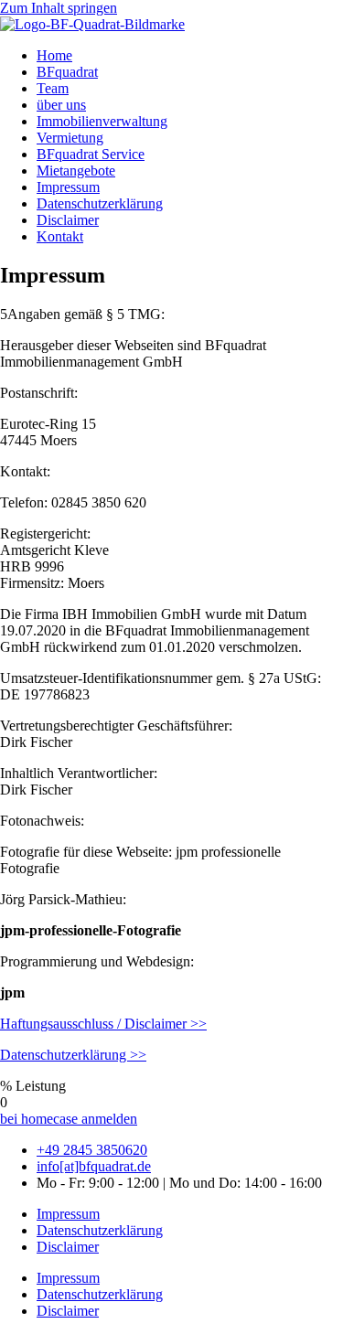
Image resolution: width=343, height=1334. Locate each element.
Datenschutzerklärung (100, 203)
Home (54, 55)
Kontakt (60, 236)
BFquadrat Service (91, 154)
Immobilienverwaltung (102, 121)
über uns (61, 104)
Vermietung (70, 137)
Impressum (68, 187)
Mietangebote (76, 170)
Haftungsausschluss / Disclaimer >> (103, 1023)
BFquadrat (67, 72)
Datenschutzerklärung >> (73, 1054)
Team (53, 88)
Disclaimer (68, 220)
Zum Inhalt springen (58, 8)
